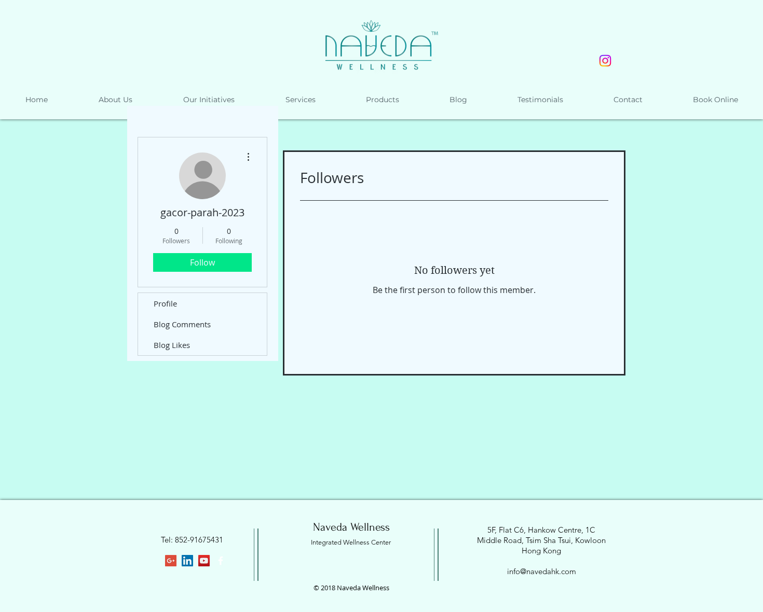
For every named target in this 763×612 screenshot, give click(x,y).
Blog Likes (172, 345)
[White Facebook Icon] (220, 560)
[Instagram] (605, 60)
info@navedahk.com (541, 571)
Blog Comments (182, 324)
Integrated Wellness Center (351, 542)
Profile (165, 303)
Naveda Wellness (351, 527)
